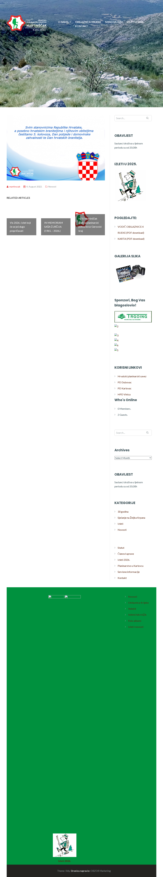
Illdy (67, 870)
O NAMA (63, 21)
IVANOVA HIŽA (114, 21)
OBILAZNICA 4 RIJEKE (88, 21)
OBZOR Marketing (101, 870)
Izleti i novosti (135, 626)
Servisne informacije (129, 571)
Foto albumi (134, 620)
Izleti (120, 523)
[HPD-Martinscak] (26, 42)
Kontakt (122, 577)
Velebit (132, 608)
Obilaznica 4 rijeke (138, 602)
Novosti (52, 186)
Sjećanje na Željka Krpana (131, 517)
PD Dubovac (125, 382)
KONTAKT (81, 25)
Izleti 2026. (124, 559)
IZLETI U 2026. (135, 21)
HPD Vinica (124, 394)
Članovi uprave (126, 553)
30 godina (123, 511)
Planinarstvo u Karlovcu (130, 565)
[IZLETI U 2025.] (130, 201)
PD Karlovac (124, 388)
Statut (121, 547)
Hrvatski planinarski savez (132, 376)
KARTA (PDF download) (131, 238)
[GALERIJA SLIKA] (130, 283)
